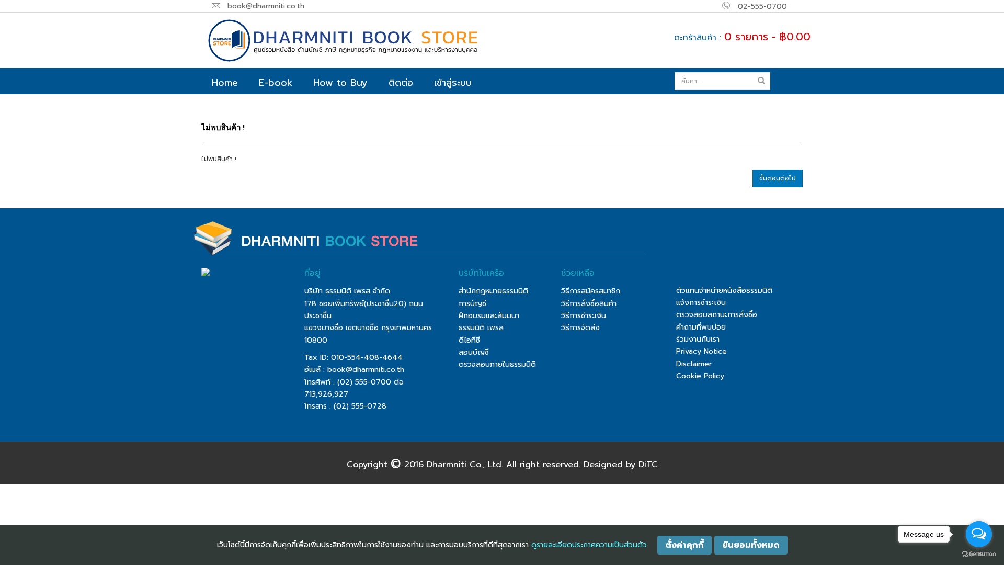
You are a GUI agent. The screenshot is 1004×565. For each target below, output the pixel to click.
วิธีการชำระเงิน (583, 315)
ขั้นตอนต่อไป (777, 178)
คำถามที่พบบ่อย (701, 327)
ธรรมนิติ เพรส (481, 327)
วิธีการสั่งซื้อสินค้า (589, 303)
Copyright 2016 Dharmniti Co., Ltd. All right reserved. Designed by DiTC (502, 464)
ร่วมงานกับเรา (698, 339)
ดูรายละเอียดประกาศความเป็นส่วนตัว (589, 544)
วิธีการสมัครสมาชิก (590, 291)
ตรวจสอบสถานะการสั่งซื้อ (716, 314)
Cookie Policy (700, 375)
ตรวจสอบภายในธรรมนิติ (497, 364)
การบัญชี (472, 303)
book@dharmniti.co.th (365, 369)
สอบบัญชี (474, 352)
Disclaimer (694, 363)
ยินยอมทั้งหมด (751, 545)
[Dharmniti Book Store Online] (384, 40)
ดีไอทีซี (469, 340)
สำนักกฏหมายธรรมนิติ (493, 291)
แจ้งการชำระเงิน (701, 302)
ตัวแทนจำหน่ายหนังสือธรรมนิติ (724, 290)
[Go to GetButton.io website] (979, 554)
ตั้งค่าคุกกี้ (684, 545)
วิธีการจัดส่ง (580, 327)
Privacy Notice (701, 351)
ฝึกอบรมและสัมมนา (489, 315)
